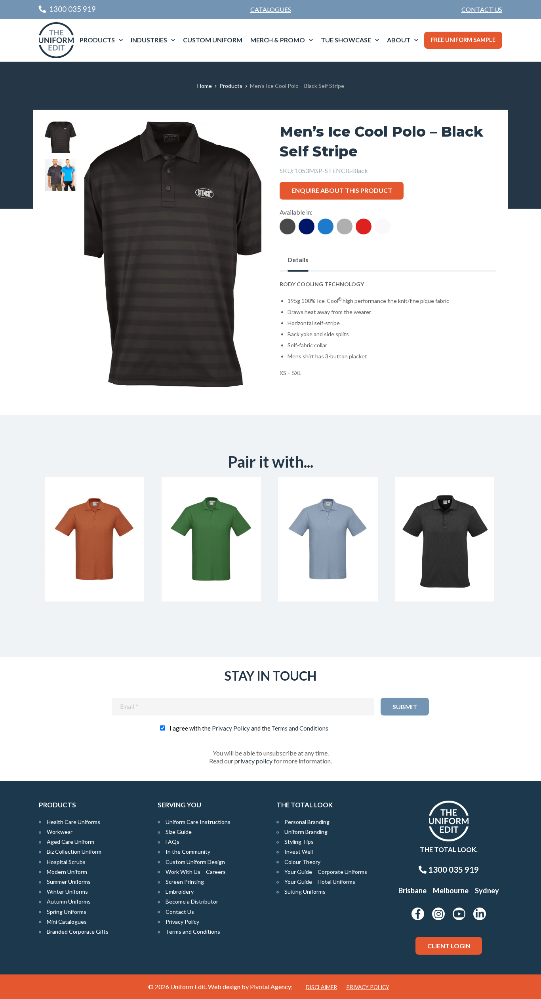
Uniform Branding (306, 831)
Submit (404, 706)
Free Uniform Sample (463, 39)
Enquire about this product (341, 190)
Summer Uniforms (69, 881)
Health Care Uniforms (73, 821)
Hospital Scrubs (66, 861)
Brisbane (412, 890)
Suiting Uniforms (305, 891)
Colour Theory (302, 861)
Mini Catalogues (67, 921)
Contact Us (481, 9)
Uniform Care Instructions (198, 821)
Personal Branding (307, 821)
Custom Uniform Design (195, 861)
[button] (243, 139)
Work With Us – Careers (196, 871)
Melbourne (451, 890)
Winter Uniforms (67, 891)
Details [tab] (298, 259)
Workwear (59, 831)
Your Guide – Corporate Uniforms (325, 871)
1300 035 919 (453, 869)
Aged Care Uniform (70, 841)
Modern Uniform (67, 871)
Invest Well (298, 851)
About (398, 40)
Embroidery (180, 891)
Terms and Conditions (300, 728)
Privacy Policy (231, 728)
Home (204, 85)
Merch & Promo (277, 40)
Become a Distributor (192, 901)
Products (97, 40)
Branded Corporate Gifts (78, 931)
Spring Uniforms (66, 911)
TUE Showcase (346, 40)
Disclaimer (321, 987)
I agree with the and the (249, 728)
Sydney (487, 890)
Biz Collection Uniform (74, 851)
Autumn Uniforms (69, 901)
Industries (149, 40)
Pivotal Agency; (271, 986)
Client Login (449, 946)
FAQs (172, 841)
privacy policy (253, 761)
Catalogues (270, 9)
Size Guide (179, 831)
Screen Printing (185, 881)
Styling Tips (299, 841)
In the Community (188, 851)
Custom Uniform (212, 40)
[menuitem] (481, 9)
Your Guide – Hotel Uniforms (319, 881)
